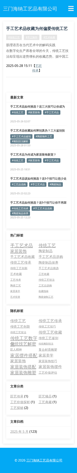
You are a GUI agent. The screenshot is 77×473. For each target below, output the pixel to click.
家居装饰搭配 (23, 367)
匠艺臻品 (45, 396)
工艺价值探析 (20, 402)
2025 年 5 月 (19, 431)
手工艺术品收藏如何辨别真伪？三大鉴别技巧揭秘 (37, 130)
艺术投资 (15, 297)
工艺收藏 (44, 274)
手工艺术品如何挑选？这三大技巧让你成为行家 (37, 106)
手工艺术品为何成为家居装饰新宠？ (33, 154)
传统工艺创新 (19, 268)
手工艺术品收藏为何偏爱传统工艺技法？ (37, 29)
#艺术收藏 (49, 37)
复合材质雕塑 (48, 349)
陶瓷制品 (46, 251)
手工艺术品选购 (51, 256)
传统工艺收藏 (50, 332)
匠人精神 (16, 349)
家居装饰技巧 (48, 361)
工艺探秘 (16, 407)
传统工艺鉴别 (48, 338)
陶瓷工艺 (15, 285)
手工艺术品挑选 (49, 268)
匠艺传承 (16, 396)
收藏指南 (43, 291)
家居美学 (15, 291)
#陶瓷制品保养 (20, 213)
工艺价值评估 (48, 372)
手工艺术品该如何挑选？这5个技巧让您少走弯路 (38, 178)
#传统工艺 (14, 37)
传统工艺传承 (20, 262)
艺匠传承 (37, 68)
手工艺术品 (21, 245)
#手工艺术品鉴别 (21, 136)
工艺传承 (15, 280)
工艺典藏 (45, 402)
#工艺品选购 (19, 184)
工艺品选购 (45, 285)
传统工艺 (47, 245)
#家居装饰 (34, 112)
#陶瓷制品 (55, 184)
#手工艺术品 (52, 112)
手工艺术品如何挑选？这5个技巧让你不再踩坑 (38, 202)
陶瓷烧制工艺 (46, 297)
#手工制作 (31, 37)
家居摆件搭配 (23, 355)
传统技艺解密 (23, 344)
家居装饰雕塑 (23, 372)
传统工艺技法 (47, 280)
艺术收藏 (16, 274)
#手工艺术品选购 (42, 208)
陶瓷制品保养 (48, 262)
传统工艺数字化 (23, 338)
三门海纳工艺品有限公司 (44, 460)
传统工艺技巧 (47, 326)
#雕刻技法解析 (20, 141)
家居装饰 (18, 251)
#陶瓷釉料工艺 (44, 136)
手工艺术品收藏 (22, 256)
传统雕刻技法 (46, 343)
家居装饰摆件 (50, 366)
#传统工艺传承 (20, 208)
